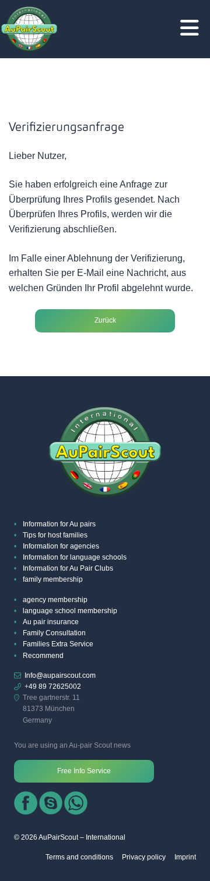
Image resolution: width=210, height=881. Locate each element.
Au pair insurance (51, 622)
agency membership (55, 600)
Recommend (43, 656)
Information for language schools (75, 557)
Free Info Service (84, 771)
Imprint (185, 857)
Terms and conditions (79, 857)
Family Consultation (54, 633)
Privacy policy (144, 857)
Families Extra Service (58, 644)
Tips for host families (55, 535)
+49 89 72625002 (52, 686)
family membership (53, 579)
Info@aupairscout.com (60, 675)
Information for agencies (61, 546)
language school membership (70, 611)
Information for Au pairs (59, 524)
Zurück (105, 320)
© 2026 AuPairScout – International (69, 837)
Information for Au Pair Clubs (68, 568)
